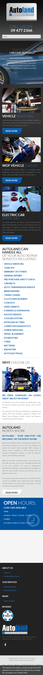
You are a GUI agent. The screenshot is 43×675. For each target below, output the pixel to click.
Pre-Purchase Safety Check (19, 279)
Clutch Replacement (16, 299)
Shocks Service (12, 314)
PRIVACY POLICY (14, 660)
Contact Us (10, 664)
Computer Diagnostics (17, 326)
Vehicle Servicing (14, 264)
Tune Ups (9, 268)
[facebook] (5, 645)
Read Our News (9, 601)
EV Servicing (11, 338)
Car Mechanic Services (27, 664)
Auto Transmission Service (19, 287)
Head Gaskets (12, 306)
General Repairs (13, 275)
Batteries (9, 345)
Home (3, 664)
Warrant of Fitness (15, 271)
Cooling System (13, 318)
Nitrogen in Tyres (14, 322)
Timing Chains (12, 295)
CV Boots (9, 302)
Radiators (10, 349)
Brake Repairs (11, 291)
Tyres (7, 341)
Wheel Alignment (14, 334)
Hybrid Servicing (13, 330)
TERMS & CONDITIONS (27, 660)
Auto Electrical (13, 353)
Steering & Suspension (17, 310)
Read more (12, 131)
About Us (7, 573)
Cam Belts (9, 283)
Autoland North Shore (11, 576)
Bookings (38, 664)
